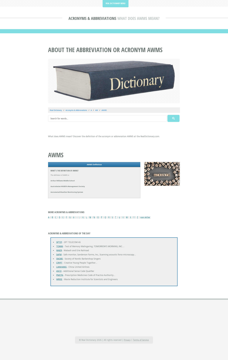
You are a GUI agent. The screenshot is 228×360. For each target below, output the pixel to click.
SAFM (59, 254)
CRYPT (59, 262)
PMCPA (59, 275)
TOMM (59, 246)
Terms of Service (141, 339)
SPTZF (59, 242)
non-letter (145, 217)
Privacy (127, 339)
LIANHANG (61, 266)
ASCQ (59, 271)
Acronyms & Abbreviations (92, 18)
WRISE (59, 279)
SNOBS (59, 258)
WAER (59, 250)
